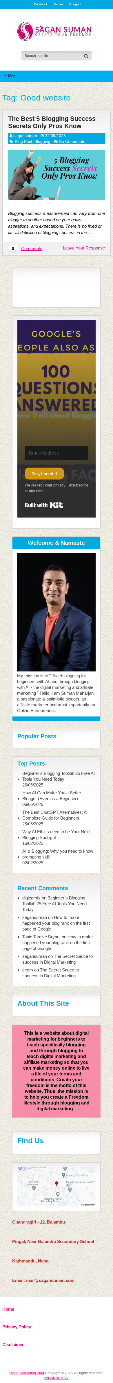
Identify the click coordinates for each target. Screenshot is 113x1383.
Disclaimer (13, 1344)
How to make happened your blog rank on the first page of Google (56, 923)
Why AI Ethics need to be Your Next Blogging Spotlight (56, 834)
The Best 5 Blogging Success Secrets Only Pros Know (52, 122)
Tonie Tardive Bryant (41, 936)
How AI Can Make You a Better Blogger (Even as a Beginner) (51, 795)
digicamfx (31, 897)
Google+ (75, 4)
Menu (12, 76)
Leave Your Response (84, 247)
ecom (27, 969)
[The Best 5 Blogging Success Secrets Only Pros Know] (56, 175)
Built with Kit (44, 505)
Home (8, 1309)
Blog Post (23, 141)
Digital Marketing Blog (26, 1373)
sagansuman (25, 135)
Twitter (58, 4)
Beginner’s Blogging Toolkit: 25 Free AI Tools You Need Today (58, 776)
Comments (31, 248)
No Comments (72, 141)
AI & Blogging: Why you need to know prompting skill (57, 854)
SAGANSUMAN (55, 1378)
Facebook (41, 4)
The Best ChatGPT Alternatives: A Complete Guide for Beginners (54, 815)
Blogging (42, 141)
